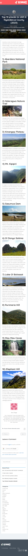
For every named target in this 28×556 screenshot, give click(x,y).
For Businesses (5, 548)
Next (23, 434)
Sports (3, 498)
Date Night (4, 505)
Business (4, 523)
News (3, 527)
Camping (19, 30)
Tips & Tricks (13, 31)
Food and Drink (5, 504)
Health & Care (5, 529)
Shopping (4, 494)
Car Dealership (5, 502)
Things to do (5, 510)
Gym (3, 491)
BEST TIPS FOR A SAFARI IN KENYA (10, 475)
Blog (18, 548)
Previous (6, 434)
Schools (4, 490)
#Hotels (9, 428)
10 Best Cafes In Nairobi (7, 473)
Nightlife (4, 509)
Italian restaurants (6, 493)
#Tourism (6, 428)
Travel (10, 30)
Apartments (4, 501)
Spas (3, 507)
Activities (15, 26)
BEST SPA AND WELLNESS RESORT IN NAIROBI (12, 470)
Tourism (14, 30)
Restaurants (4, 513)
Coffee (3, 530)
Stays (3, 518)
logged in (10, 444)
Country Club (5, 488)
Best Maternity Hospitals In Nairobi (9, 478)
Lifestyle (23, 30)
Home (11, 26)
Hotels (3, 499)
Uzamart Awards (5, 521)
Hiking (7, 30)
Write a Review (13, 548)
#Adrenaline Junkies (16, 428)
